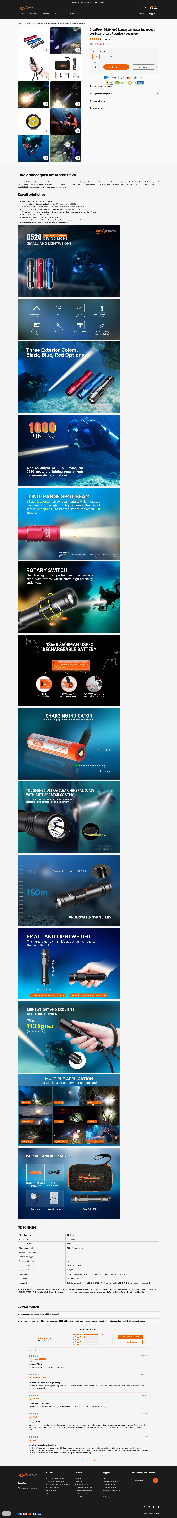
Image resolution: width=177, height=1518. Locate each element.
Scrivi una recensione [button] (130, 1337)
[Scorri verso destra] (148, 2)
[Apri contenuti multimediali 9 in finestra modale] (66, 121)
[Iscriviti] (155, 1480)
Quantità (94, 62)
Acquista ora (144, 67)
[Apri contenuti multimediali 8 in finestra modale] (33, 121)
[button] (140, 7)
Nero (96, 57)
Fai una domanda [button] (130, 1342)
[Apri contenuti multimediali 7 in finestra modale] (66, 94)
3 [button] (89, 1460)
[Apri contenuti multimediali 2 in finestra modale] (66, 40)
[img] (34, 1356)
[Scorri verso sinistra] (29, 2)
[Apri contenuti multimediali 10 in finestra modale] (33, 148)
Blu (104, 57)
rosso (111, 57)
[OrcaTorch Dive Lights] (28, 1477)
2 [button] (85, 1460)
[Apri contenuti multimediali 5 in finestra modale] (66, 67)
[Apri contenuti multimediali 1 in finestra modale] (33, 40)
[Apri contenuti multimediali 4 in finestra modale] (33, 67)
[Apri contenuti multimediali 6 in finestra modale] (33, 94)
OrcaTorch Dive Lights (153, 1513)
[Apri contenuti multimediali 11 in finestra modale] (66, 148)
